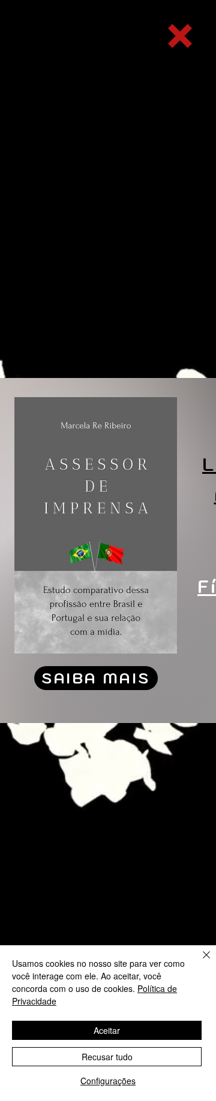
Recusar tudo (107, 1057)
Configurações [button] (108, 1081)
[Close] (199, 962)
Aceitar (107, 1030)
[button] (180, 36)
